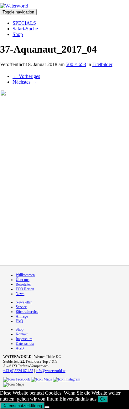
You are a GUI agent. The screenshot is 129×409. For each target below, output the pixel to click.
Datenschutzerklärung (22, 405)
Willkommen (25, 275)
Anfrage (22, 316)
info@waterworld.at (50, 371)
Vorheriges (26, 76)
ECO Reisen (25, 289)
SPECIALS (24, 23)
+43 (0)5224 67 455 (18, 371)
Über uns (22, 279)
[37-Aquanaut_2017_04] (64, 174)
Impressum (24, 339)
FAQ (19, 321)
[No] (46, 407)
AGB (20, 348)
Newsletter (24, 302)
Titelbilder (102, 64)
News (20, 294)
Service (21, 307)
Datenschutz (25, 343)
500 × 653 (76, 64)
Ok (103, 399)
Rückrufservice (27, 311)
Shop (18, 34)
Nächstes (25, 82)
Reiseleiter (23, 284)
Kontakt (22, 334)
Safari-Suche (25, 28)
